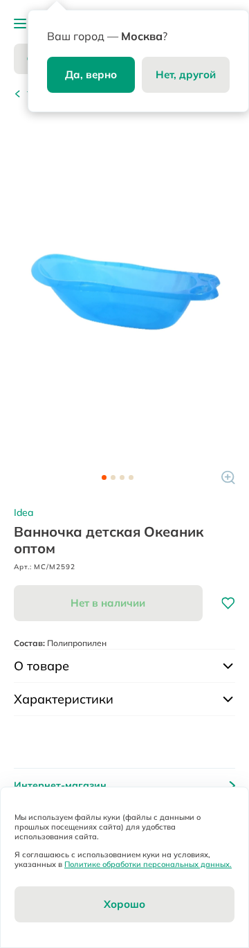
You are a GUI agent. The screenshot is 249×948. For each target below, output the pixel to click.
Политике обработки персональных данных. (148, 864)
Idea (23, 512)
